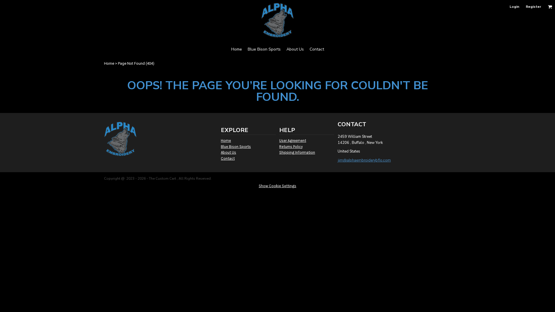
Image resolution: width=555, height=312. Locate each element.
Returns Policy (291, 146)
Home (109, 63)
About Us (228, 152)
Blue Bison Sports (236, 146)
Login (514, 6)
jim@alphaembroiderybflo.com (364, 160)
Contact (228, 158)
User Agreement (292, 140)
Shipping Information (297, 152)
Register (533, 6)
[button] (550, 7)
